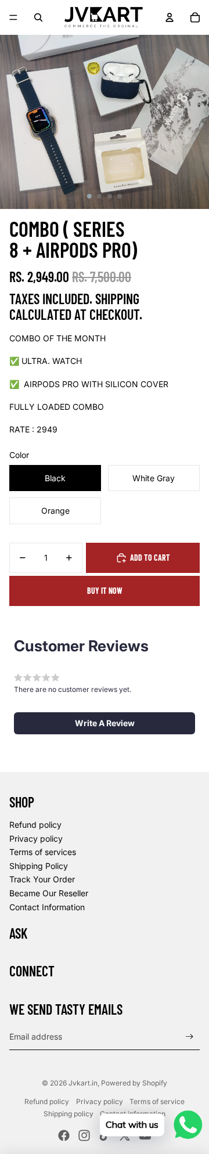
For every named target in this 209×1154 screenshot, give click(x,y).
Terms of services (42, 852)
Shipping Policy (38, 866)
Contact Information (47, 907)
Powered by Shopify (134, 1083)
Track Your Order (42, 879)
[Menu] (13, 17)
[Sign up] (189, 1036)
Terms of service (157, 1101)
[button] (104, 723)
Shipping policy (68, 1113)
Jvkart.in (83, 1083)
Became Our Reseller (48, 893)
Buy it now (104, 591)
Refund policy (35, 825)
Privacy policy (36, 838)
